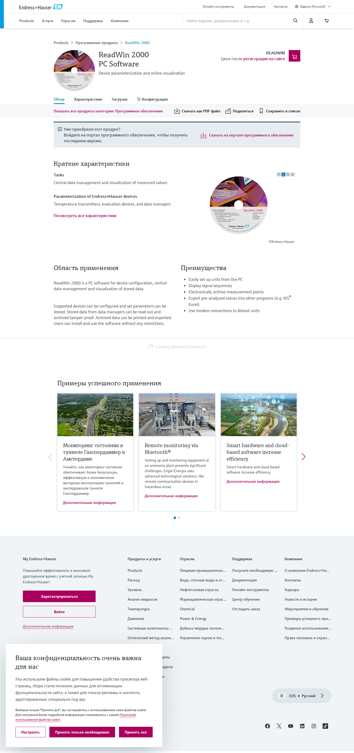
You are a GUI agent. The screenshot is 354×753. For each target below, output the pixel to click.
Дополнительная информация (89, 502)
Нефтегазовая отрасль (199, 589)
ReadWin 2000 (137, 42)
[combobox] (315, 6)
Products (61, 42)
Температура (139, 608)
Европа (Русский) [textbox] (313, 6)
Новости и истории (301, 599)
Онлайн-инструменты (218, 6)
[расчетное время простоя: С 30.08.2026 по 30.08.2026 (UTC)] (311, 20)
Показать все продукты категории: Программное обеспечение (108, 111)
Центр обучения (246, 599)
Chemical (187, 608)
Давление (136, 618)
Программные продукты (97, 42)
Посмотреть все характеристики (85, 215)
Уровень (135, 589)
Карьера (292, 589)
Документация (254, 6)
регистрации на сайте (264, 58)
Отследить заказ (246, 608)
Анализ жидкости (142, 599)
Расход (134, 580)
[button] (59, 596)
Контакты (281, 6)
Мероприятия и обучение (306, 608)
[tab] (61, 99)
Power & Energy (193, 618)
